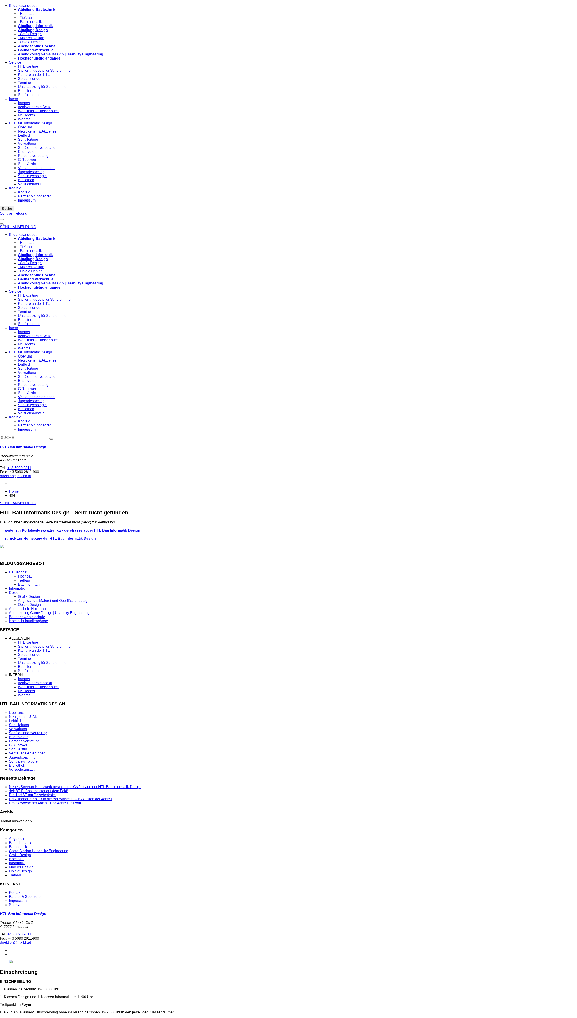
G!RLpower (27, 160)
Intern (13, 99)
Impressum (27, 200)
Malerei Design (31, 38)
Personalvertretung (33, 156)
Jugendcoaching (31, 172)
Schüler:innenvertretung (28, 733)
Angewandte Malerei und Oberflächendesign (53, 601)
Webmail (25, 119)
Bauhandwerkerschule (27, 617)
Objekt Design (30, 42)
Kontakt (15, 188)
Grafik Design (30, 34)
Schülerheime (29, 95)
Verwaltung (27, 143)
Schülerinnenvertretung (36, 147)
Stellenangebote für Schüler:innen (45, 70)
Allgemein (17, 839)
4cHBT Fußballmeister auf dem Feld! (38, 791)
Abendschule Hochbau (27, 609)
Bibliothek (26, 180)
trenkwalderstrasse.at (35, 683)
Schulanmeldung (13, 213)
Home (14, 491)
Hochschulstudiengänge (28, 621)
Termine (24, 83)
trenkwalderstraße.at (34, 107)
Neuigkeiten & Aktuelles (37, 131)
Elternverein (27, 152)
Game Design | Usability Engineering (38, 851)
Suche (7, 209)
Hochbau (26, 14)
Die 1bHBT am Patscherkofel (32, 795)
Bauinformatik (30, 22)
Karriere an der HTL (34, 74)
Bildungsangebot (22, 5)
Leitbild (24, 135)
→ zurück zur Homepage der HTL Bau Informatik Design (48, 538)
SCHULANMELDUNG (18, 227)
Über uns (25, 127)
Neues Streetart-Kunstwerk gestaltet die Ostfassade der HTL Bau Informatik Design (75, 787)
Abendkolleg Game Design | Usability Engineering (49, 613)
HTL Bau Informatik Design (30, 123)
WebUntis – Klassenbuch (38, 111)
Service (15, 62)
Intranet (24, 103)
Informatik (17, 588)
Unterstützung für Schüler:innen (43, 87)
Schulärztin (27, 164)
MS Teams (26, 115)
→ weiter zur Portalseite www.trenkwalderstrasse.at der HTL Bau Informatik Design (70, 530)
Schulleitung (28, 139)
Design (15, 592)
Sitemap (15, 905)
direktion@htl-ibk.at (15, 476)
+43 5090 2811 (19, 468)
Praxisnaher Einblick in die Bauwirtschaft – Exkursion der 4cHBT (60, 799)
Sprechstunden (30, 78)
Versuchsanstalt (31, 184)
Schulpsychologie (32, 176)
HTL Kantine (28, 66)
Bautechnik (18, 572)
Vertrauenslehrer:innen (36, 168)
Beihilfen (25, 91)
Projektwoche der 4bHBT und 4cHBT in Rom (45, 803)
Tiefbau (25, 18)
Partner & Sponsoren (35, 196)
